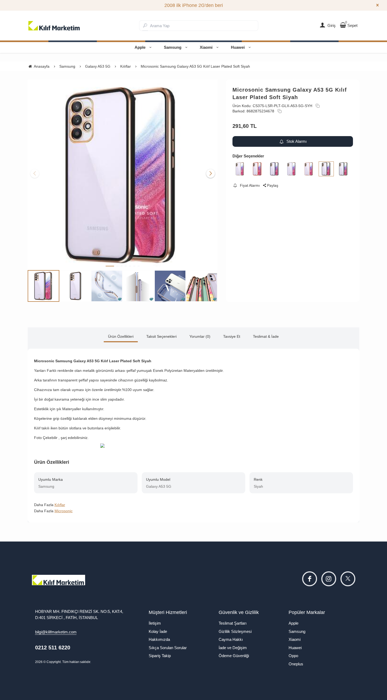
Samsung (172, 47)
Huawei (238, 47)
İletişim (155, 623)
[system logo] (54, 25)
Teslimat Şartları (233, 623)
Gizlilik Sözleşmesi (235, 631)
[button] (34, 173)
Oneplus (296, 664)
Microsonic (64, 511)
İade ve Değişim (233, 647)
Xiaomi (206, 47)
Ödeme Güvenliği (234, 655)
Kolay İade (158, 631)
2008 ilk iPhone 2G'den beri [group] (193, 5)
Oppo (293, 655)
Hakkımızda (159, 639)
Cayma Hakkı (231, 639)
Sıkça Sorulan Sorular (168, 647)
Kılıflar (60, 505)
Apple (140, 47)
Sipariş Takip (160, 655)
